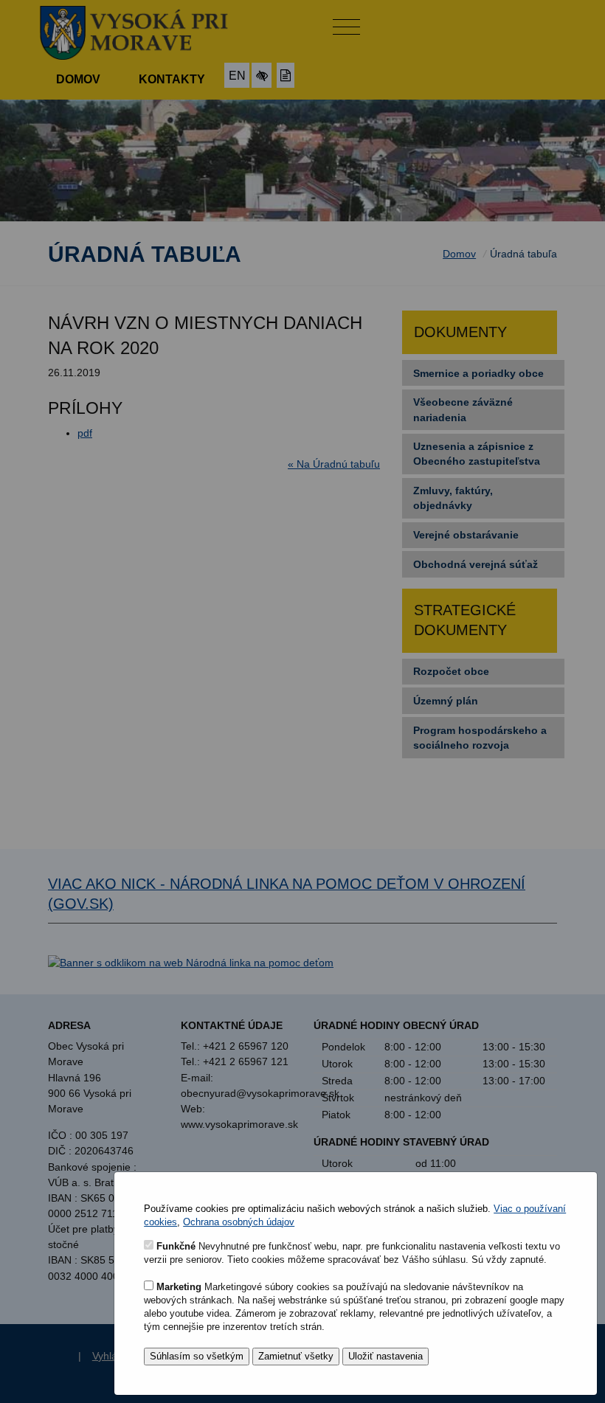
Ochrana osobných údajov (238, 1221)
